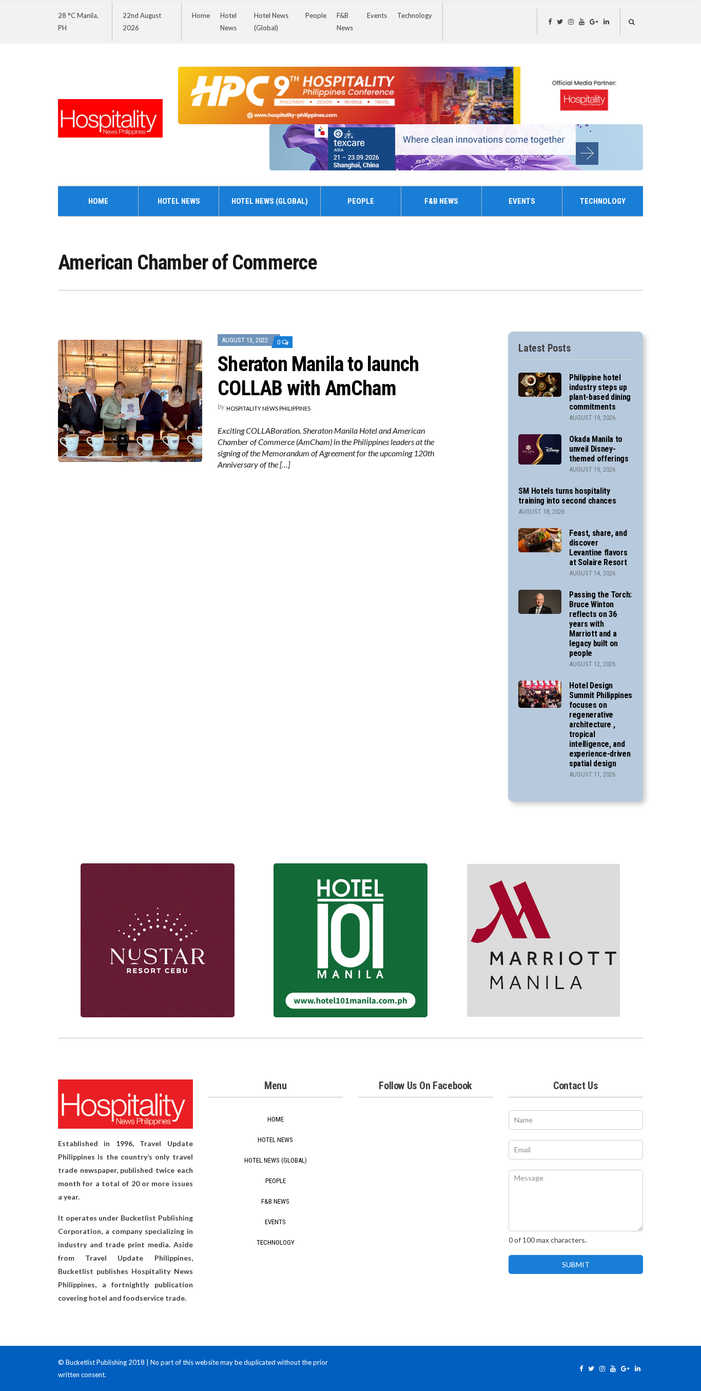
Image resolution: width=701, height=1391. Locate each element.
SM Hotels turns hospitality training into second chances (567, 496)
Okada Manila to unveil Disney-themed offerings (599, 448)
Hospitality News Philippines (268, 408)
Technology (414, 15)
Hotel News (179, 201)
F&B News (441, 201)
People (315, 15)
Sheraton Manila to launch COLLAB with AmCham (318, 376)
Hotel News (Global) (269, 201)
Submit (576, 1264)
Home (201, 15)
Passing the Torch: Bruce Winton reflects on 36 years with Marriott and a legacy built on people (600, 624)
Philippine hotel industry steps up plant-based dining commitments (600, 392)
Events (377, 15)
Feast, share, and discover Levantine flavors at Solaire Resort (598, 547)
